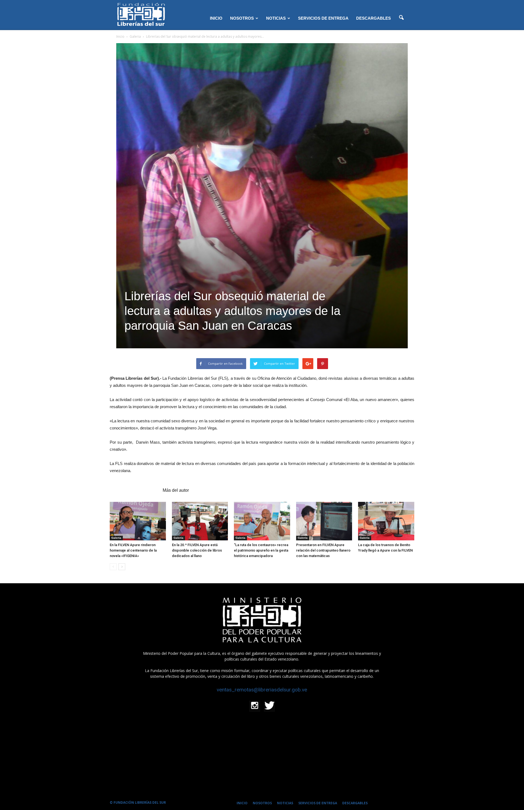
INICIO (216, 18)
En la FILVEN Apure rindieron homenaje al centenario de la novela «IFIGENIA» (133, 550)
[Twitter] (269, 706)
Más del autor (176, 490)
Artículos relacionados (134, 490)
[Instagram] (254, 706)
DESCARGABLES (373, 18)
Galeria (116, 537)
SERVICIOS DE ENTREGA (323, 18)
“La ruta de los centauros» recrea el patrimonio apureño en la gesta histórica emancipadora (261, 550)
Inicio (120, 36)
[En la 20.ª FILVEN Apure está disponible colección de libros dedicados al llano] (200, 521)
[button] (401, 17)
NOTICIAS (276, 18)
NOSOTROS (242, 18)
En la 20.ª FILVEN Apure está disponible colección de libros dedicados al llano (197, 550)
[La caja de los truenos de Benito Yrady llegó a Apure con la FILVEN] (386, 521)
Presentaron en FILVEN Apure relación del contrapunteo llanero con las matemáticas (323, 550)
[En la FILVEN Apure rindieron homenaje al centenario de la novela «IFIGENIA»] (138, 521)
